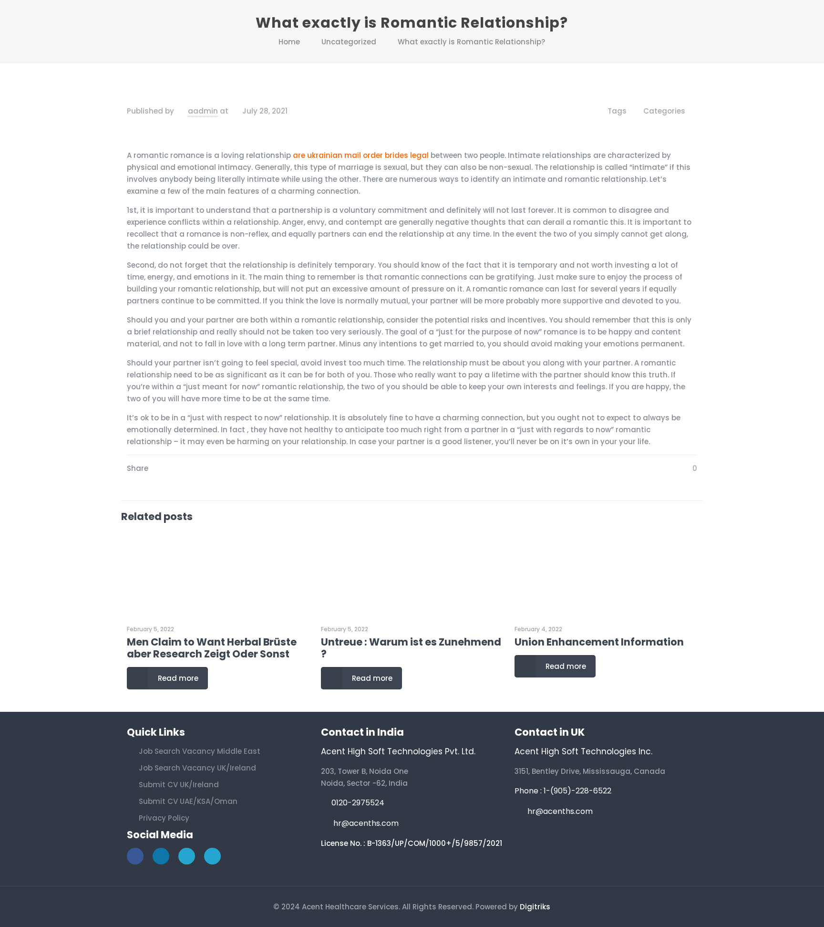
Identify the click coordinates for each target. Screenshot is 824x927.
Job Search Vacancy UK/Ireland (197, 768)
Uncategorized (348, 42)
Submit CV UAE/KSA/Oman (188, 801)
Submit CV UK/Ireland (179, 785)
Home (289, 42)
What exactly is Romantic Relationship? (471, 42)
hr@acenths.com (366, 823)
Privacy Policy (164, 818)
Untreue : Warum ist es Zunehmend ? (411, 648)
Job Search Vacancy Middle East (199, 751)
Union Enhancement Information (599, 642)
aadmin (203, 111)
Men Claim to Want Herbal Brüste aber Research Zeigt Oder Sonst (212, 648)
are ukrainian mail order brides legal (361, 155)
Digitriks (535, 907)
